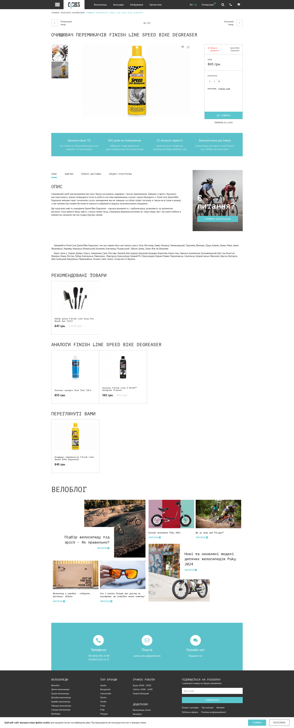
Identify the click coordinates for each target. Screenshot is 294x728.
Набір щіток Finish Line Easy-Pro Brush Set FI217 (74, 320)
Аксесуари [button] (118, 4)
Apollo (103, 685)
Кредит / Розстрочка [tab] (120, 174)
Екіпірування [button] (136, 4)
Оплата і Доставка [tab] (91, 174)
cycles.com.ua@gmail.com (147, 655)
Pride (102, 705)
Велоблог (137, 714)
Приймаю (257, 723)
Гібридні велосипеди (61, 705)
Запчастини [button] (155, 4)
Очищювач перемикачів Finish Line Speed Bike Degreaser (74, 458)
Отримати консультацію (218, 219)
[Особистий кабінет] (57, 4)
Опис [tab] (54, 174)
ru (191, 4)
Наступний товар (229, 23)
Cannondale (105, 693)
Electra (103, 697)
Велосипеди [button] (100, 4)
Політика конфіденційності (213, 712)
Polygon (104, 713)
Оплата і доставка (190, 707)
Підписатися (212, 700)
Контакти (220, 707)
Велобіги (55, 685)
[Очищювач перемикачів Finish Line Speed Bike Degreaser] (61, 52)
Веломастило (78, 13)
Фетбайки (55, 713)
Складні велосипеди (60, 709)
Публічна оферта (190, 712)
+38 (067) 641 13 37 (98, 659)
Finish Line (224, 89)
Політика (279, 722)
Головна (55, 13)
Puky (102, 709)
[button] (239, 4)
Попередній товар (66, 23)
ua (195, 4)
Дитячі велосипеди (60, 689)
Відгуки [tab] (69, 174)
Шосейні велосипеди (61, 697)
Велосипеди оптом (142, 710)
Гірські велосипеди (60, 693)
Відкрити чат (195, 655)
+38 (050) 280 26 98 (98, 655)
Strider (103, 701)
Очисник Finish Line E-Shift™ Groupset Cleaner (119, 389)
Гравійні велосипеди (60, 701)
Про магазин (207, 707)
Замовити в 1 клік (224, 122)
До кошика (223, 115)
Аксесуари (65, 13)
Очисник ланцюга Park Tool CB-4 (73, 390)
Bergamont (105, 689)
